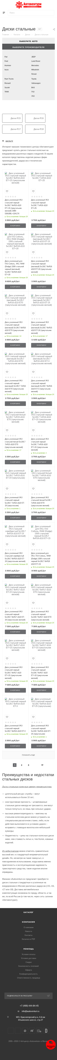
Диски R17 (16, 129)
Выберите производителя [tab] (28, 47)
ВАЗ (33, 88)
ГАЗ (32, 92)
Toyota (33, 79)
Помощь (28, 949)
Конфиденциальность (28, 974)
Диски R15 (16, 118)
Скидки (29, 962)
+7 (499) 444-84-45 (29, 1006)
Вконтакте (11, 1031)
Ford (6, 61)
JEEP (33, 57)
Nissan (34, 74)
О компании (28, 927)
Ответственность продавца (28, 978)
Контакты (28, 935)
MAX (25, 1031)
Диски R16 (39, 118)
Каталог (29, 912)
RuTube (32, 1031)
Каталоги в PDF (28, 939)
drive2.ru (46, 1031)
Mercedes (35, 65)
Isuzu (7, 70)
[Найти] (50, 13)
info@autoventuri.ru (30, 1011)
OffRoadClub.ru (39, 1031)
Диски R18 (39, 129)
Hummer (8, 65)
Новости (28, 931)
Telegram (18, 1031)
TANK (7, 92)
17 (42, 765)
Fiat (6, 57)
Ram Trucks (9, 79)
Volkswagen (36, 83)
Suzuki (7, 88)
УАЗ (32, 96)
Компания (28, 922)
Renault (8, 83)
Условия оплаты (28, 954)
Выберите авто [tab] (28, 41)
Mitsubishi (35, 70)
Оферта (28, 970)
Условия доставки (28, 958)
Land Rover (35, 61)
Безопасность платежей (28, 966)
